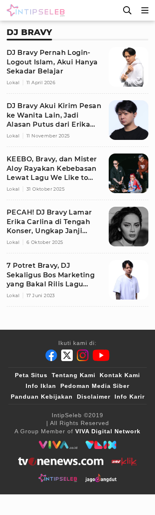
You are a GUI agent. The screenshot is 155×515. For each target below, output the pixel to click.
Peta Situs (31, 375)
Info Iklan (41, 386)
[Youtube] (101, 355)
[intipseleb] (57, 478)
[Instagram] (82, 355)
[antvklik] (124, 461)
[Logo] (34, 10)
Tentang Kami (73, 375)
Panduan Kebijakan (42, 396)
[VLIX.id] (101, 445)
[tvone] (60, 461)
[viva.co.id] (58, 445)
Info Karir (129, 396)
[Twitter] (67, 355)
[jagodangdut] (101, 478)
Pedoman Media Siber (94, 386)
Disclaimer (93, 396)
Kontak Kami (120, 375)
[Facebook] (51, 355)
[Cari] (127, 10)
